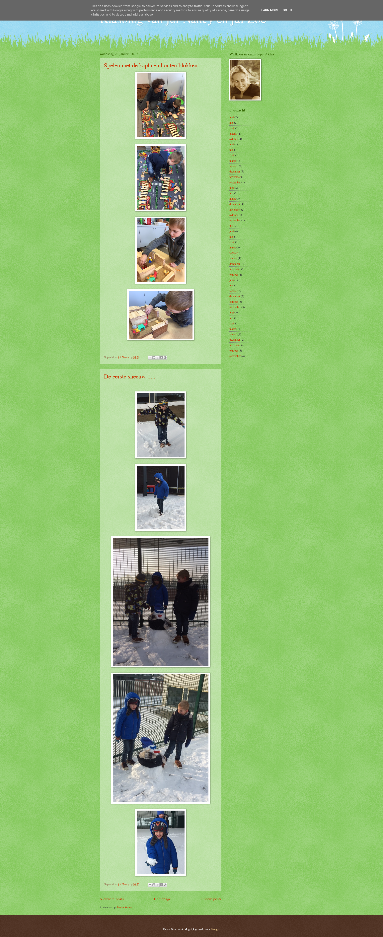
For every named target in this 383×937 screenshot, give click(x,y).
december (234, 171)
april (232, 128)
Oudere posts (211, 898)
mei (231, 122)
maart (232, 161)
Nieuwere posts (112, 898)
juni (231, 117)
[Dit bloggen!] (154, 358)
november (235, 177)
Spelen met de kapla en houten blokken (150, 65)
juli (231, 226)
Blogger (215, 929)
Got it (288, 10)
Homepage (162, 898)
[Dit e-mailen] (150, 358)
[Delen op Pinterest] (165, 358)
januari (233, 133)
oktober (233, 139)
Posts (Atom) (124, 907)
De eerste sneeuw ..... (129, 376)
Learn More (269, 10)
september (235, 182)
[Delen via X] (158, 358)
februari (233, 166)
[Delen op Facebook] (161, 358)
